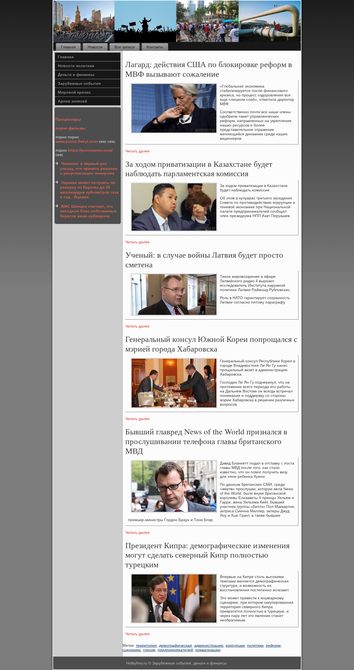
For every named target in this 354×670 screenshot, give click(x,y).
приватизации (207, 650)
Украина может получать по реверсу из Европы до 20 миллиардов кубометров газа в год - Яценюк (89, 189)
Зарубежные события (79, 83)
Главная (68, 47)
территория (146, 645)
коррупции (235, 645)
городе (149, 650)
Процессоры (68, 119)
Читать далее (137, 151)
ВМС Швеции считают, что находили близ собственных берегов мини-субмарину (88, 211)
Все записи (124, 47)
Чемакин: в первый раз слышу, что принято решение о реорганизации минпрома (89, 168)
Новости (95, 47)
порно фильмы (70, 128)
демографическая (175, 645)
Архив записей (72, 101)
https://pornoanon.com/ (90, 150)
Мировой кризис (74, 92)
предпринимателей (175, 650)
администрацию (208, 645)
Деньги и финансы (76, 74)
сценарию (132, 650)
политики (255, 645)
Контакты (155, 47)
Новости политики (76, 66)
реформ (273, 645)
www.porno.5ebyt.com (77, 141)
